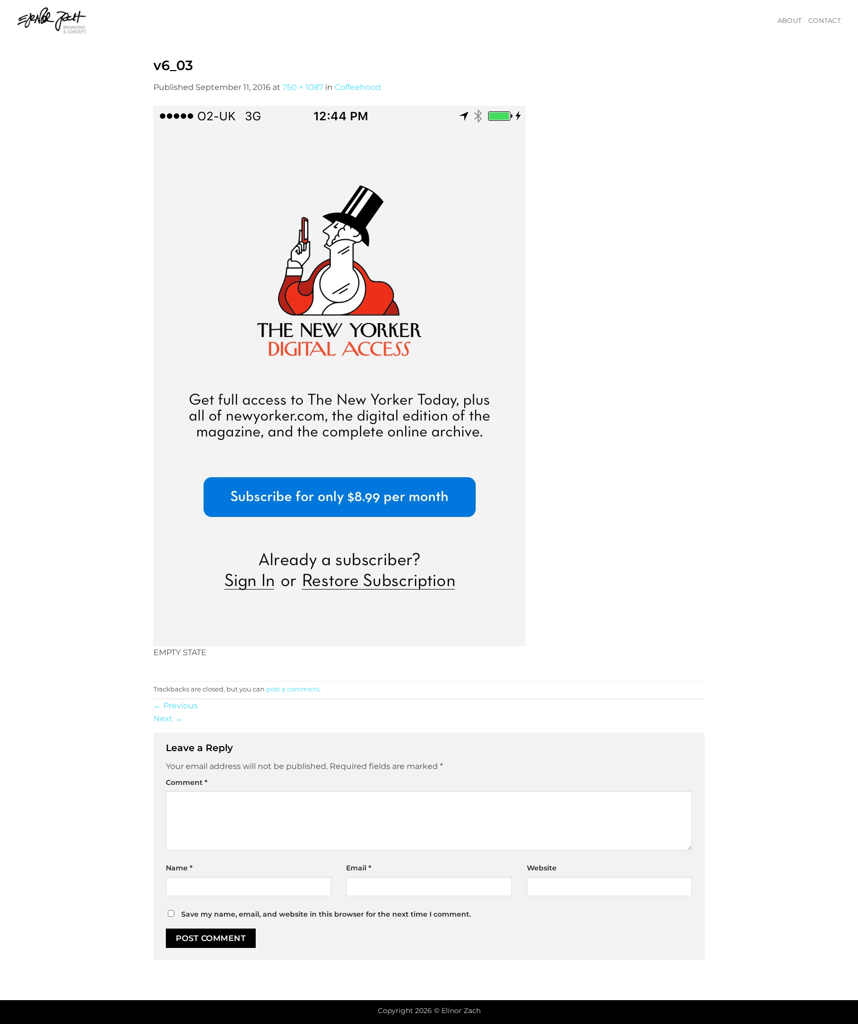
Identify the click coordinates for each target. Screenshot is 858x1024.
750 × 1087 (303, 87)
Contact (824, 20)
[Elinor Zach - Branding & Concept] (64, 21)
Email (358, 867)
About (789, 20)
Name (179, 867)
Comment (187, 782)
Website (542, 867)
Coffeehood (358, 87)
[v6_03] (339, 375)
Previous (175, 705)
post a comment (292, 689)
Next (168, 718)
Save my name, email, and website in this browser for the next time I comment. (326, 914)
